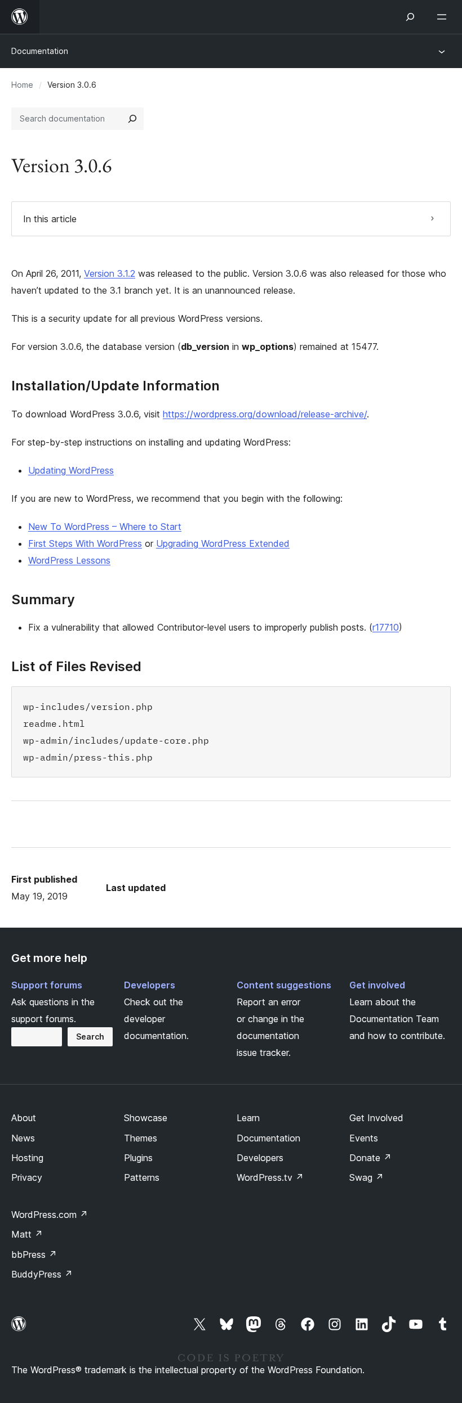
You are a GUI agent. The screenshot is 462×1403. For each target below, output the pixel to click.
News (23, 1138)
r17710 (385, 627)
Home (22, 84)
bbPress (34, 1254)
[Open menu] (444, 17)
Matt (27, 1234)
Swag (366, 1177)
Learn (248, 1117)
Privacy (26, 1177)
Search (90, 1036)
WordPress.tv (270, 1177)
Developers (149, 985)
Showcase (145, 1117)
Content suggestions (284, 985)
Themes (140, 1138)
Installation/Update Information (115, 386)
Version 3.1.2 (109, 273)
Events (363, 1138)
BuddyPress (42, 1274)
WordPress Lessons (69, 560)
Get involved (377, 985)
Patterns (141, 1177)
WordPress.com (49, 1214)
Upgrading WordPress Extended (223, 543)
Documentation (39, 51)
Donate (370, 1157)
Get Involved (376, 1117)
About (23, 1117)
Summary (43, 600)
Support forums (46, 985)
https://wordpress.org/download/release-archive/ (265, 414)
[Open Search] (410, 17)
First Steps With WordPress (85, 543)
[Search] (132, 118)
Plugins (138, 1157)
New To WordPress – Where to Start (104, 526)
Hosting (27, 1157)
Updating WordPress (71, 470)
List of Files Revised (76, 666)
